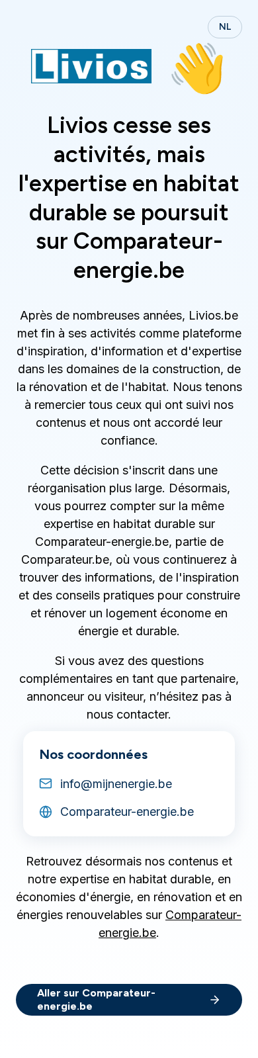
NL (225, 26)
